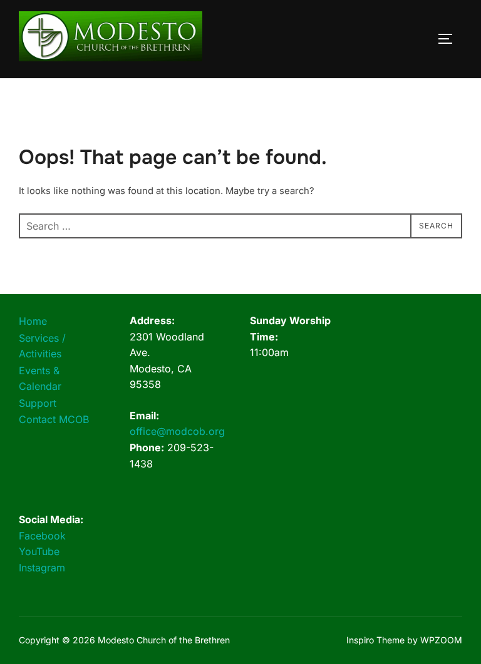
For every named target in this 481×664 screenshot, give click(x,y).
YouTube (39, 551)
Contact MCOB (54, 419)
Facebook (42, 535)
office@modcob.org (177, 431)
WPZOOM (441, 640)
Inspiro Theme (375, 640)
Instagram (42, 567)
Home (33, 321)
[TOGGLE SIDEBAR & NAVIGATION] (449, 39)
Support (37, 403)
